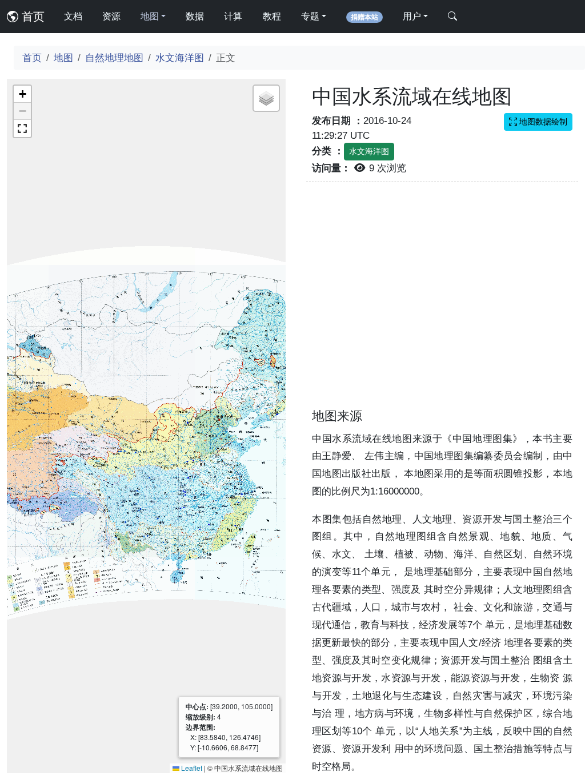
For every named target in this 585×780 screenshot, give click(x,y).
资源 (111, 16)
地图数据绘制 (542, 121)
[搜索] (452, 17)
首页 (31, 16)
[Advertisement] (442, 301)
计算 (233, 16)
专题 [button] (310, 16)
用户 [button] (412, 16)
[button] (22, 94)
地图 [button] (150, 16)
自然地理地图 (114, 57)
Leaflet (190, 768)
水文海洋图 (179, 57)
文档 (73, 16)
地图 (63, 57)
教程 (272, 16)
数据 (195, 16)
